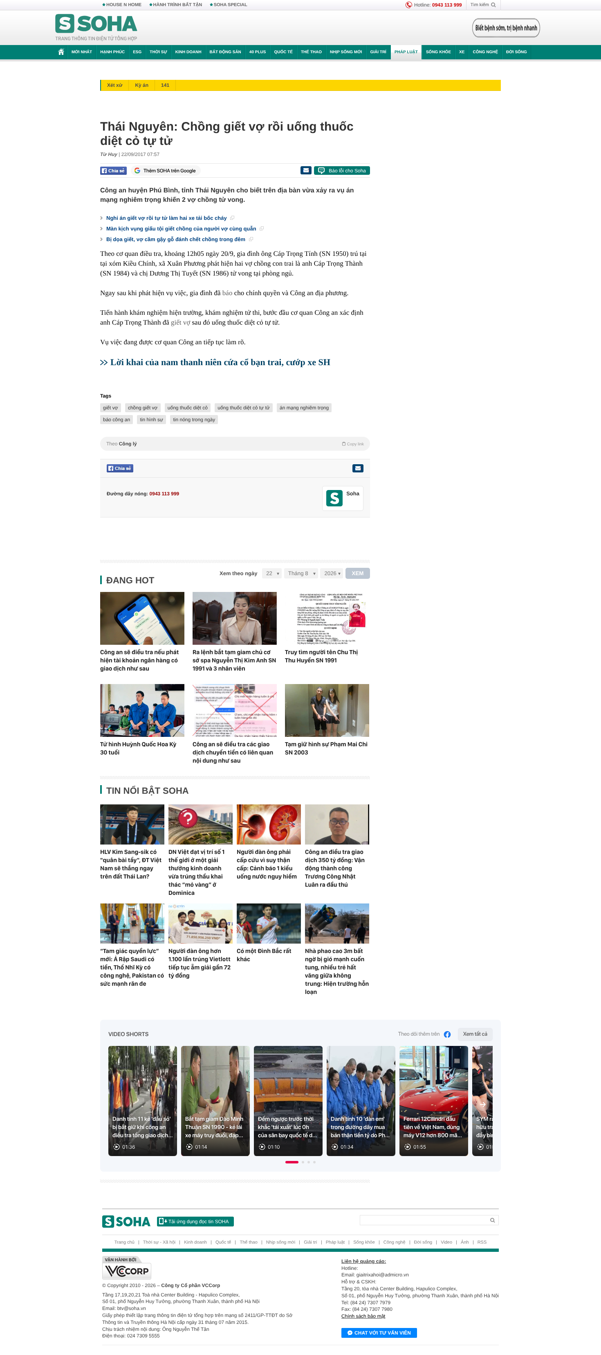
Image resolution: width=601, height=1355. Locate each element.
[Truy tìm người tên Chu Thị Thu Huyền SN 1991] (327, 618)
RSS (482, 1242)
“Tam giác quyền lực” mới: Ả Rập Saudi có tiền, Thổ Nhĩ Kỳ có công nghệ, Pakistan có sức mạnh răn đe (132, 967)
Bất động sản (225, 52)
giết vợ (180, 322)
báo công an (116, 419)
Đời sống (516, 52)
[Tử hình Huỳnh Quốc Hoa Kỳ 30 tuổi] (142, 710)
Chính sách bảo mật (363, 1316)
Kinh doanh (188, 52)
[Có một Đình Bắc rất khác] (269, 923)
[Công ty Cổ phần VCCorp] (201, 1268)
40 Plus (257, 52)
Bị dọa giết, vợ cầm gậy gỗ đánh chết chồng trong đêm (176, 239)
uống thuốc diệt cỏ (188, 408)
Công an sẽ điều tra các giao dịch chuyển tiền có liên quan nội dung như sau (233, 752)
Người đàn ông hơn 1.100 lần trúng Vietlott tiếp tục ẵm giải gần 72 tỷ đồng (199, 963)
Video (446, 1242)
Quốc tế (283, 52)
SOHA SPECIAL (230, 4)
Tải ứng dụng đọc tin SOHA (198, 1221)
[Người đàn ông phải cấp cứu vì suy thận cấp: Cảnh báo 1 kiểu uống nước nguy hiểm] (269, 824)
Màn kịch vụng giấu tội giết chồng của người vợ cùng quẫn (182, 229)
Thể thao (311, 52)
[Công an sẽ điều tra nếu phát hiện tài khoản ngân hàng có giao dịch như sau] (142, 618)
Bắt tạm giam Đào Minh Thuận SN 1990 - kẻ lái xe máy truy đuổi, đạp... (214, 1127)
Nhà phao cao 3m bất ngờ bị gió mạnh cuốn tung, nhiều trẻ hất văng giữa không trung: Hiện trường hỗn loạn (337, 971)
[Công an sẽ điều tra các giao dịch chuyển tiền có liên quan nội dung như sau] (235, 710)
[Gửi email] (306, 170)
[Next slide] (482, 1104)
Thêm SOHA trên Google (170, 171)
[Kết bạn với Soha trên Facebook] (334, 498)
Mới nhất (82, 52)
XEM (358, 573)
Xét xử (114, 85)
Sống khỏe (438, 52)
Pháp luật (406, 52)
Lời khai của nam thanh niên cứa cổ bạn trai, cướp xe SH (220, 362)
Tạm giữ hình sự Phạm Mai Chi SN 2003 (326, 748)
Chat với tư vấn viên (382, 1333)
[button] (291, 1162)
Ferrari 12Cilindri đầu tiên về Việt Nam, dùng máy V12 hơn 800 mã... (433, 1127)
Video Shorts (128, 1034)
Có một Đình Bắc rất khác (264, 955)
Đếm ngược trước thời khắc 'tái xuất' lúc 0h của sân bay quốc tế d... (287, 1127)
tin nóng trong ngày (194, 419)
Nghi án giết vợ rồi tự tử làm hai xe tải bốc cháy (167, 218)
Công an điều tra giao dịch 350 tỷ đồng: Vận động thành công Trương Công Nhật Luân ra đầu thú (335, 868)
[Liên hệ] (357, 468)
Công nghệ (485, 52)
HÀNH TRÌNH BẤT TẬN (177, 4)
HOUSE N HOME (123, 4)
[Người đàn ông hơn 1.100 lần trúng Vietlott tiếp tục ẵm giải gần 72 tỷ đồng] (200, 923)
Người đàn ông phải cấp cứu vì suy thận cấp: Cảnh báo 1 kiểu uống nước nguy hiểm (267, 864)
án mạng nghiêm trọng (304, 408)
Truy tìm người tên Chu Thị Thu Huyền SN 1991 (321, 656)
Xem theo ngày (238, 573)
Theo (235, 444)
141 (165, 85)
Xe (461, 52)
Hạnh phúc (112, 52)
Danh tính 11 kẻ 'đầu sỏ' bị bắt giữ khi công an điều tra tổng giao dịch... (142, 1127)
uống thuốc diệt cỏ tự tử (243, 408)
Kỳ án (141, 85)
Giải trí (378, 52)
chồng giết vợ (143, 408)
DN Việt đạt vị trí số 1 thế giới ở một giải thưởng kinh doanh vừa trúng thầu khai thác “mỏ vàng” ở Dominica (196, 872)
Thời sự (158, 52)
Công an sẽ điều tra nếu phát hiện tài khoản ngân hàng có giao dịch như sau (139, 660)
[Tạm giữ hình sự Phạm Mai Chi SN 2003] (327, 710)
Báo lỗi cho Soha (347, 171)
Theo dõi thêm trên (419, 1034)
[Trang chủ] (96, 28)
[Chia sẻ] (113, 171)
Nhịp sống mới (346, 52)
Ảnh (465, 1242)
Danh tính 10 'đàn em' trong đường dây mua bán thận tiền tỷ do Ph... (360, 1127)
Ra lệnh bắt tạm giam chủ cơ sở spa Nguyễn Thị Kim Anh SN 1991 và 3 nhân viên (234, 660)
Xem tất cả (475, 1034)
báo (227, 293)
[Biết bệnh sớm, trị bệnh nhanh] (506, 28)
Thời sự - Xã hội (159, 1242)
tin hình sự (151, 419)
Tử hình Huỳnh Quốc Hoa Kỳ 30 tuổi (138, 748)
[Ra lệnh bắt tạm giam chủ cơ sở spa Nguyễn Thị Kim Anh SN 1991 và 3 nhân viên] (235, 618)
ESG (137, 52)
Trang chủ (124, 1242)
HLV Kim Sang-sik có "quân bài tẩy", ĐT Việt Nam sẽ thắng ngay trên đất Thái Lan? (130, 864)
